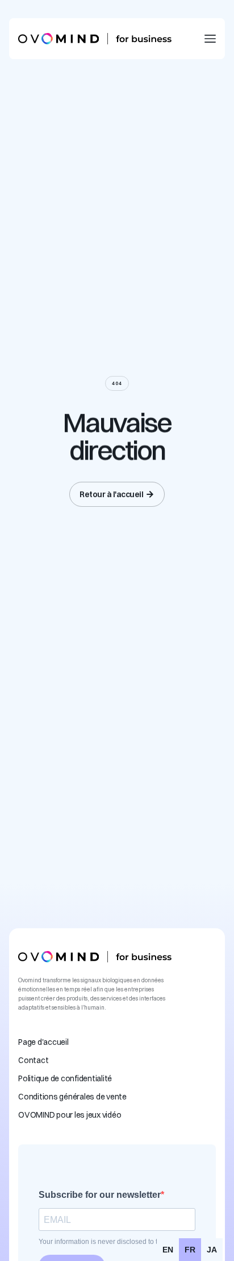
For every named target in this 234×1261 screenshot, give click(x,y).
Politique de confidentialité (65, 1078)
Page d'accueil (43, 1042)
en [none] (167, 1249)
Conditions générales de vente (72, 1097)
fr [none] (190, 1249)
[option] (168, 1249)
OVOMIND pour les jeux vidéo (69, 1115)
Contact (33, 1060)
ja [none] (212, 1249)
